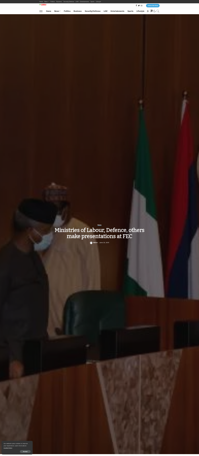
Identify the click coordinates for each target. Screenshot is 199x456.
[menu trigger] (42, 11)
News (99, 225)
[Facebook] (136, 5)
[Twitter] (139, 5)
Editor (95, 242)
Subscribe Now (153, 5)
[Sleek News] (42, 4)
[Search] (158, 11)
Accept (25, 451)
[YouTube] (141, 5)
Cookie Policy (8, 448)
